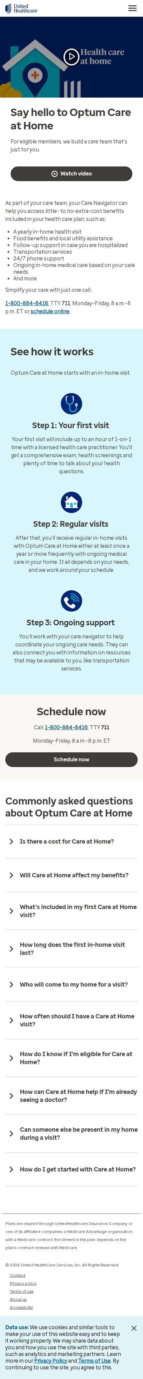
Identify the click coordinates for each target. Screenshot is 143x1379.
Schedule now (71, 759)
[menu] (133, 8)
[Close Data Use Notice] (134, 1328)
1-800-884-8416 (26, 303)
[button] (71, 57)
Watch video (76, 173)
